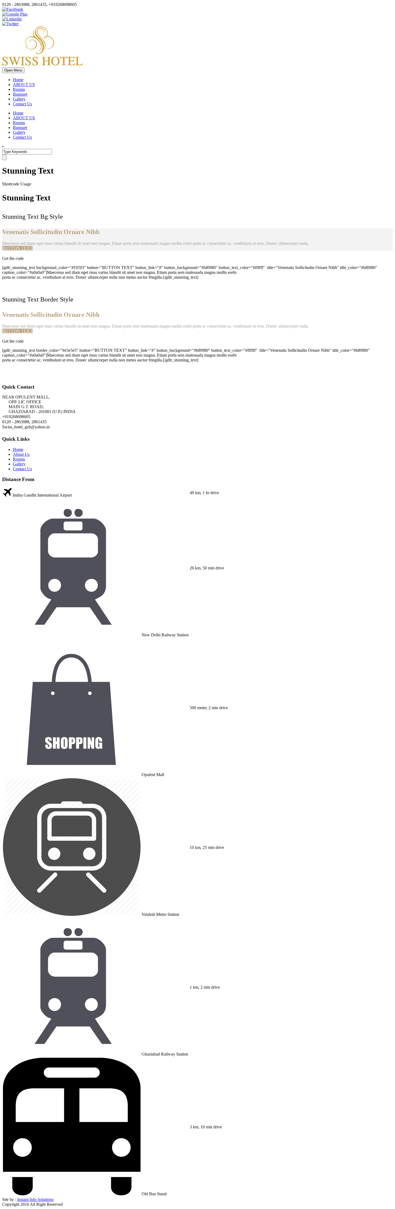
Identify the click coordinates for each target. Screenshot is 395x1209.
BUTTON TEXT (17, 248)
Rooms (19, 89)
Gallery (19, 99)
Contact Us (22, 104)
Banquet (20, 94)
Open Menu (13, 70)
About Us (21, 454)
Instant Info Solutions (35, 1199)
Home (18, 79)
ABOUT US (24, 84)
